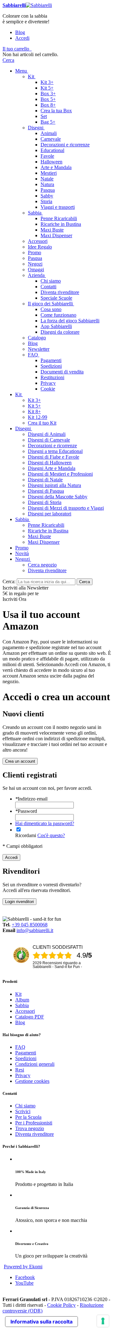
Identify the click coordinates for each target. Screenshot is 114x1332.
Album (22, 999)
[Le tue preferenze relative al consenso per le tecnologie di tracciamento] (103, 1321)
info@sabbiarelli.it (34, 930)
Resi (19, 1069)
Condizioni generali (34, 1064)
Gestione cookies (32, 1081)
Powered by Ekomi (23, 1266)
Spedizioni (25, 1058)
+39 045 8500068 (30, 924)
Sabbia (22, 1005)
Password (26, 811)
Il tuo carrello (16, 48)
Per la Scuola (28, 1117)
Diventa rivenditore (34, 1134)
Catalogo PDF (29, 1016)
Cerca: (9, 581)
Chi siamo (25, 1105)
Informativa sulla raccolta (41, 1321)
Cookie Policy (61, 1305)
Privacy (22, 1075)
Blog (20, 32)
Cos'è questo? (51, 835)
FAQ (20, 1047)
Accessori (25, 1011)
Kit (18, 994)
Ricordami (25, 835)
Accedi (22, 38)
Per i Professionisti (33, 1122)
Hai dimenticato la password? (44, 823)
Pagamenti (25, 1052)
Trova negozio (29, 1128)
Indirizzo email (31, 798)
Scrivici (22, 1111)
